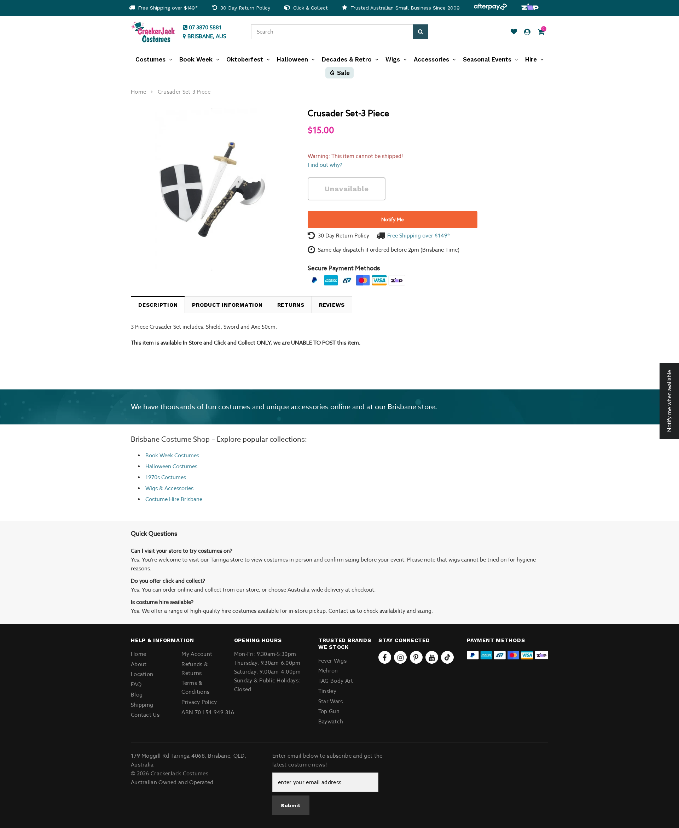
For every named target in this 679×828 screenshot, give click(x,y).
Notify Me (392, 219)
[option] (163, 8)
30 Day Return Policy (244, 8)
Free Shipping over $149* (167, 8)
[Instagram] (400, 657)
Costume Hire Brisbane (173, 499)
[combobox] (332, 31)
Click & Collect (309, 8)
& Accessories (175, 488)
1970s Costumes (165, 477)
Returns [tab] (290, 305)
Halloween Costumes (171, 466)
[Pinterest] (416, 657)
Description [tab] (158, 305)
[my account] (527, 32)
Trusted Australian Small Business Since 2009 (404, 8)
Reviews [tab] (332, 305)
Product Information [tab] (227, 305)
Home (138, 91)
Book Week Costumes (172, 455)
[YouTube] (431, 657)
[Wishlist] (514, 32)
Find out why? (325, 165)
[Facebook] (384, 657)
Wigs (151, 488)
